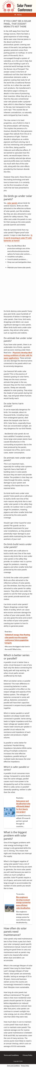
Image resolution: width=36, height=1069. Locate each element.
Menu (19, 15)
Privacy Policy (25, 1065)
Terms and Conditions (13, 1065)
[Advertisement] (18, 289)
